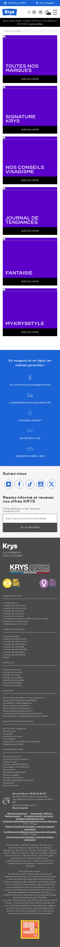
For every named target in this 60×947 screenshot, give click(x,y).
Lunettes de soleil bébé (13, 647)
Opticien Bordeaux (17, 848)
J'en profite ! (36, 24)
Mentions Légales (11, 775)
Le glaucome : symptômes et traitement (21, 742)
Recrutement (9, 770)
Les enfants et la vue (12, 736)
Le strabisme (9, 739)
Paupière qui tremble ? (13, 744)
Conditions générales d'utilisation (18, 780)
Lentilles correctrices (12, 672)
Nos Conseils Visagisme (14, 728)
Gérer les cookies (11, 785)
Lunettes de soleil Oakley (14, 655)
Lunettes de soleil (11, 636)
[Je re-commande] (40, 12)
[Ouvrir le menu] (55, 12)
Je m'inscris (30, 527)
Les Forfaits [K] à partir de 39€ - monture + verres (26, 619)
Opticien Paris (13, 845)
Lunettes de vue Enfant (13, 611)
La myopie (7, 734)
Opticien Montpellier (38, 850)
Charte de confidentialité (14, 772)
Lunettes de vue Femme (14, 605)
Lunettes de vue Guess (13, 613)
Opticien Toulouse (29, 845)
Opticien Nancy (18, 858)
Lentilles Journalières (12, 678)
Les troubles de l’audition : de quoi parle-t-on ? (24, 698)
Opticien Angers (46, 855)
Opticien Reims (30, 855)
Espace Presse (10, 762)
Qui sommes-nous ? (12, 757)
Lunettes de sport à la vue (15, 624)
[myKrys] (34, 12)
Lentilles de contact (12, 670)
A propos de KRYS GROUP (16, 764)
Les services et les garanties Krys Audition (22, 713)
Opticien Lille (21, 850)
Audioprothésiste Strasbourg (21, 863)
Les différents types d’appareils (17, 703)
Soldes (6, 657)
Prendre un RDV (17, 3)
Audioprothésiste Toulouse (18, 861)
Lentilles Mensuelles (12, 683)
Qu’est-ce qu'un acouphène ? (16, 706)
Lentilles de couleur (12, 675)
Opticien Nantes (35, 848)
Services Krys (9, 731)
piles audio (17, 877)
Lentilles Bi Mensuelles (13, 680)
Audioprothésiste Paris (38, 858)
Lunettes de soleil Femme (15, 639)
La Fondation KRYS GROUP (16, 767)
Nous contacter (20, 808)
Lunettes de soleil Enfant (14, 644)
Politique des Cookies (13, 778)
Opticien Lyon (46, 845)
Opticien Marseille (39, 853)
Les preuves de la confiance (15, 759)
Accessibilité (9, 783)
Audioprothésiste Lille (43, 861)
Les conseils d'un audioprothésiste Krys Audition (26, 716)
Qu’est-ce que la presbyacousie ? (18, 711)
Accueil (7, 31)
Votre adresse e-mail (22, 509)
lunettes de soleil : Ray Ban (34, 898)
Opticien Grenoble (20, 853)
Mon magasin (47, 3)
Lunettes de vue (10, 603)
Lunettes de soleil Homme (15, 641)
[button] (47, 12)
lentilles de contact (17, 874)
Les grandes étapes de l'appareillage (19, 700)
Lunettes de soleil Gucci (14, 652)
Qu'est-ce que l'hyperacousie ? (17, 708)
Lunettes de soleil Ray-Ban (15, 649)
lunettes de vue (34, 874)
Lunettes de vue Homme (14, 608)
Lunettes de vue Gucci (13, 616)
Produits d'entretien (12, 685)
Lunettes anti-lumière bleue (15, 621)
